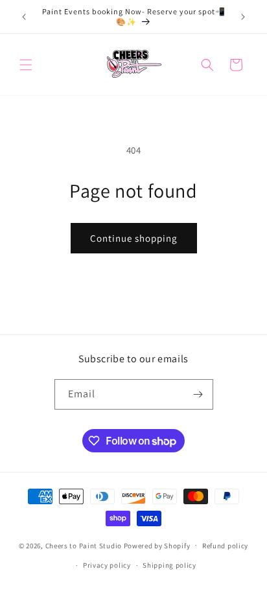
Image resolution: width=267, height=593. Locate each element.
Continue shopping (134, 238)
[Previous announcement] (24, 17)
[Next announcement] (243, 17)
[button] (26, 65)
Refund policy (225, 545)
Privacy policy (107, 565)
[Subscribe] (198, 394)
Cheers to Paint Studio (83, 545)
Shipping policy (169, 565)
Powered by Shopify (157, 545)
